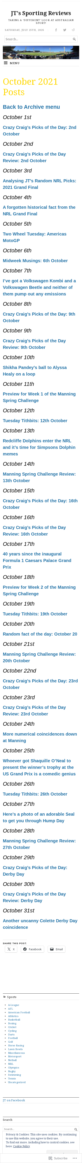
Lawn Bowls (15, 1049)
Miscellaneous (16, 1052)
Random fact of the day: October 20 (40, 634)
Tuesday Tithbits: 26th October (35, 794)
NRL (10, 1063)
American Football (19, 1012)
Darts (11, 1034)
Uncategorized (17, 1082)
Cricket (12, 1027)
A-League (13, 1005)
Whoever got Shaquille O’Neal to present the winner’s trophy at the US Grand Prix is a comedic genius (39, 767)
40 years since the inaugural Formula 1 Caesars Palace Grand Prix (37, 560)
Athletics (13, 1016)
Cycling (12, 1030)
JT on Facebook (14, 1100)
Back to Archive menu (31, 107)
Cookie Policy (21, 1146)
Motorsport (14, 1056)
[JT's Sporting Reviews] (41, 52)
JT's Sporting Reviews (41, 13)
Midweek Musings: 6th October (35, 260)
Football (13, 1038)
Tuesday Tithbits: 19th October (35, 613)
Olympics (13, 1067)
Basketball (14, 1019)
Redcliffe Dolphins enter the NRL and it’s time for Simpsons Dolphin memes (39, 447)
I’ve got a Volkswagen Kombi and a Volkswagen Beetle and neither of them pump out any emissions (39, 287)
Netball (12, 1060)
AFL (10, 1008)
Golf (10, 1041)
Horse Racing (16, 1045)
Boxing (12, 1023)
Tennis (12, 1078)
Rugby (12, 1071)
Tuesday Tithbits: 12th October (35, 420)
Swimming (14, 1074)
